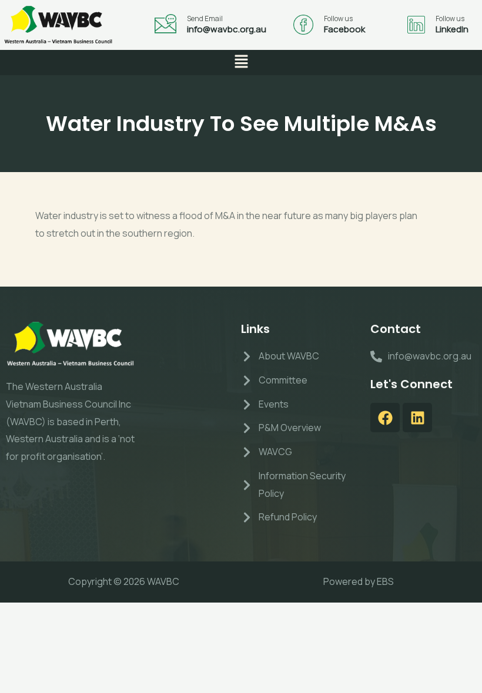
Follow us (338, 18)
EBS (385, 581)
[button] (241, 62)
